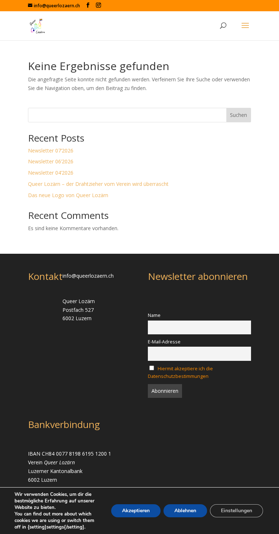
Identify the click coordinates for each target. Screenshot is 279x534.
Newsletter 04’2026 (50, 172)
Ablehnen (185, 510)
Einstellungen (236, 510)
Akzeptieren (136, 510)
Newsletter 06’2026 (50, 161)
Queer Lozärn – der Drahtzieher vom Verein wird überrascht (98, 183)
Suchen (238, 114)
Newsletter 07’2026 (50, 150)
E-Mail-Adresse (164, 342)
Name (154, 315)
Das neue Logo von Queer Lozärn (68, 195)
